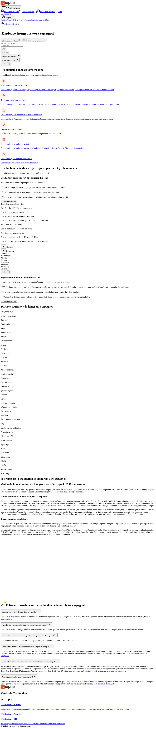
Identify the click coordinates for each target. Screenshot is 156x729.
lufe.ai (133, 653)
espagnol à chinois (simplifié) (12, 577)
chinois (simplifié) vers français (28, 709)
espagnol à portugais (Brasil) (12, 588)
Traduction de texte (11, 12)
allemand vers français (65, 709)
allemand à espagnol (9, 571)
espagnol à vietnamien (9, 599)
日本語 (10, 20)
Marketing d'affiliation (9, 724)
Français (34, 20)
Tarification (60, 724)
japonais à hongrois (8, 564)
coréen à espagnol (8, 566)
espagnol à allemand (9, 584)
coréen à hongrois (8, 569)
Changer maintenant (9, 201)
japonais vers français (48, 709)
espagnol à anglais (8, 575)
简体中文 (49, 20)
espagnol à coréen (8, 582)
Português (41, 20)
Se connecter (6, 14)
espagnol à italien (7, 591)
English (4, 20)
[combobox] (11, 56)
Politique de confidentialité (28, 724)
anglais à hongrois (8, 555)
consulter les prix (7, 619)
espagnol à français (8, 586)
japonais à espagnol (8, 562)
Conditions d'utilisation (47, 724)
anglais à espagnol (8, 553)
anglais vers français (8, 709)
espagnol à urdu (7, 602)
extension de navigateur (107, 684)
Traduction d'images (29, 12)
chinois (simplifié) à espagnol (12, 558)
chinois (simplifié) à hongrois (12, 560)
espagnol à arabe (7, 595)
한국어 (16, 20)
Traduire (5, 52)
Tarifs (60, 12)
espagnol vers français (105, 709)
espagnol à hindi (7, 597)
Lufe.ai (88, 684)
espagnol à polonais (8, 604)
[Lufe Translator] (78, 687)
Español (28, 20)
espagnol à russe (7, 593)
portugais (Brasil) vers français (85, 709)
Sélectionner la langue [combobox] (35, 41)
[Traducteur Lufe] (78, 3)
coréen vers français (121, 709)
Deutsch (22, 20)
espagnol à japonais (8, 580)
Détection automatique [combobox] (10, 41)
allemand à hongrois (8, 573)
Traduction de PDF (47, 12)
